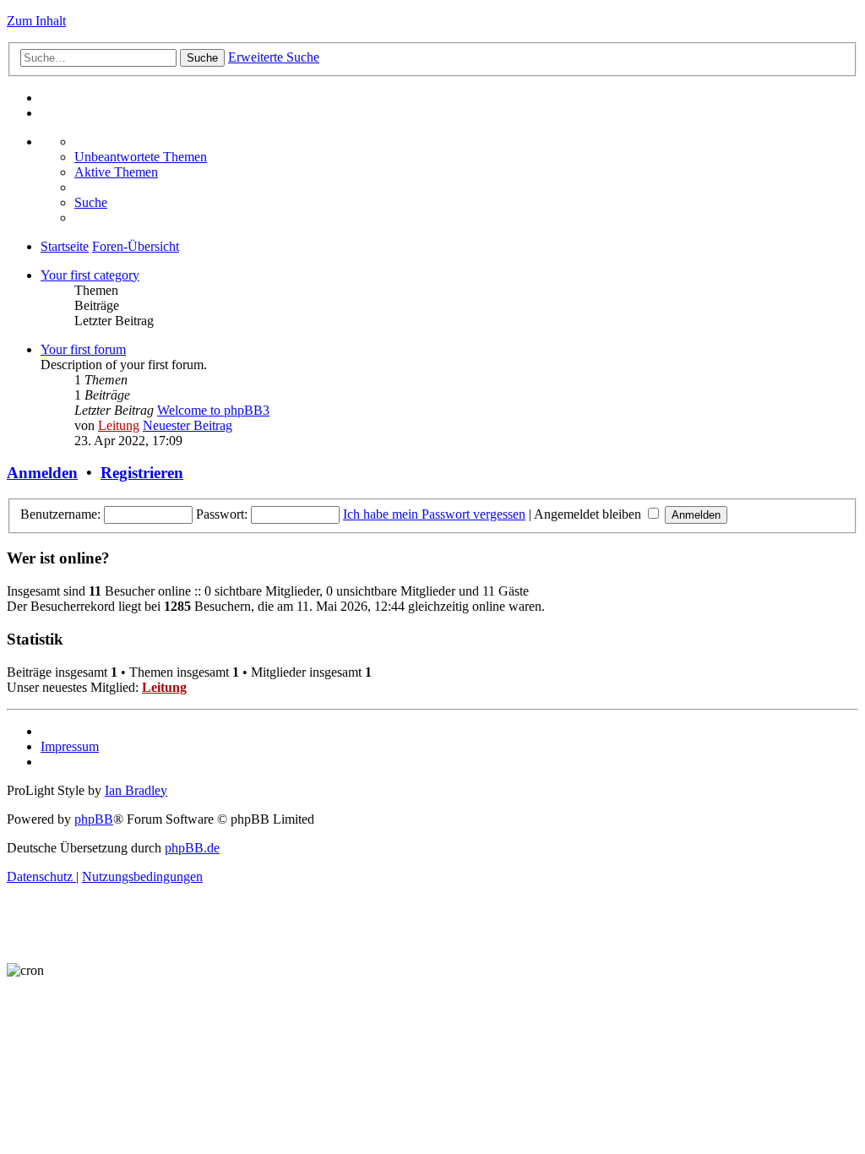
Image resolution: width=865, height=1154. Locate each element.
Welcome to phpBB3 (213, 410)
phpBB (93, 819)
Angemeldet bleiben (589, 514)
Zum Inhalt (36, 21)
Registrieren (142, 473)
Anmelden (42, 473)
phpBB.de (192, 848)
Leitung (118, 425)
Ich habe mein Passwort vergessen (434, 514)
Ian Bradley (136, 790)
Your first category (90, 275)
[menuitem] (140, 157)
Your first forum (83, 349)
